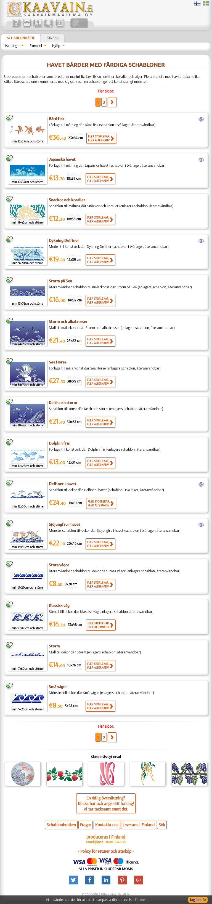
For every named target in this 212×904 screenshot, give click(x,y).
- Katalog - (11, 45)
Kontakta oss (106, 824)
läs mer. (141, 899)
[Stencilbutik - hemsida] (49, 15)
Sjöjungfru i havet (64, 524)
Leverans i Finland (139, 824)
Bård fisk (57, 118)
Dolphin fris (59, 443)
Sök (162, 824)
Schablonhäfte (21, 37)
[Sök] (48, 26)
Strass (53, 37)
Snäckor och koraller (67, 200)
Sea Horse (58, 362)
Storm (54, 646)
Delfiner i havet (62, 484)
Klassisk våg (59, 605)
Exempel (36, 45)
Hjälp (56, 45)
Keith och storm (63, 402)
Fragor (85, 824)
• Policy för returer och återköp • (106, 851)
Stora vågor (59, 565)
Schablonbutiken (61, 824)
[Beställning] (37, 26)
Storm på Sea (60, 281)
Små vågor (58, 686)
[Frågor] (16, 26)
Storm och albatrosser (68, 321)
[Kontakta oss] (27, 26)
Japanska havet (62, 159)
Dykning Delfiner (64, 240)
